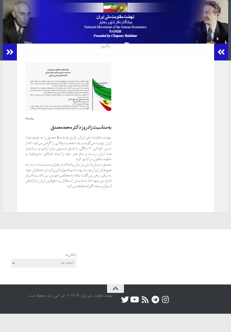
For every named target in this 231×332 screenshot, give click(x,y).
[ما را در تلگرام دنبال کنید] (155, 300)
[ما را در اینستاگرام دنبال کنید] (166, 300)
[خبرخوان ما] (145, 300)
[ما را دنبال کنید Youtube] (135, 300)
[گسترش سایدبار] (10, 52)
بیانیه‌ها (29, 119)
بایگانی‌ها (70, 255)
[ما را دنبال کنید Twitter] (125, 300)
